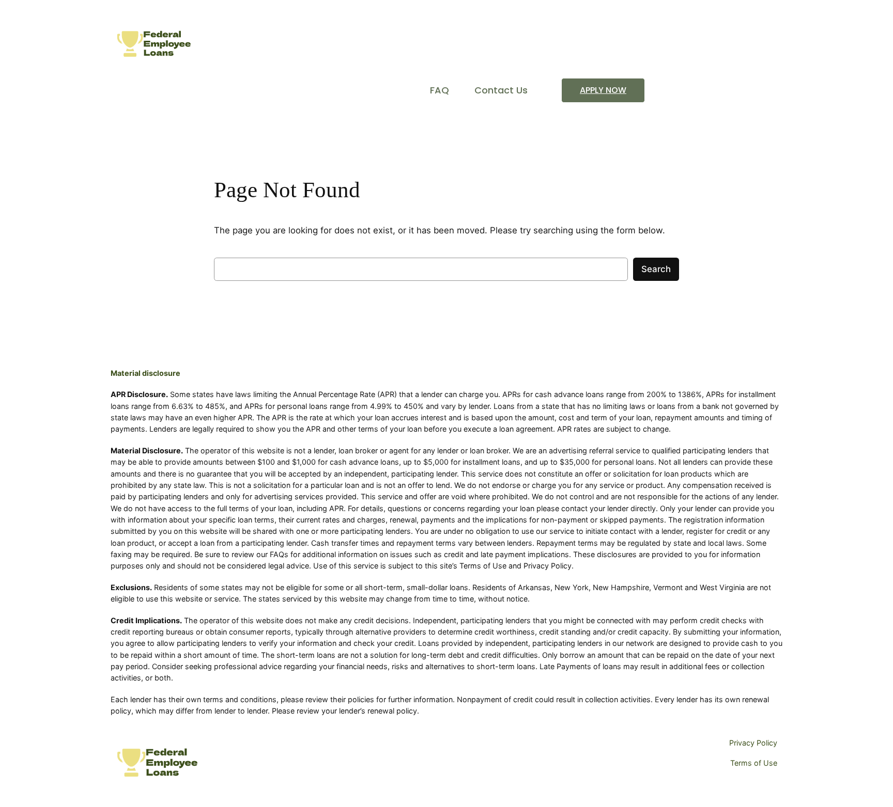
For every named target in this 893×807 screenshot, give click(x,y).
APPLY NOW (603, 90)
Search (656, 269)
